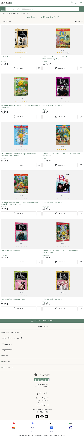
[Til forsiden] (7, 3)
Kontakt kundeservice (11, 332)
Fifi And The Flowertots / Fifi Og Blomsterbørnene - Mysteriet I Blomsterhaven (20, 203)
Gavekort (6, 361)
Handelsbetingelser (25, 435)
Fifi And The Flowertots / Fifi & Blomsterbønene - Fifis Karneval (61, 251)
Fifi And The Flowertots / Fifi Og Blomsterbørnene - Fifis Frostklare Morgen (20, 155)
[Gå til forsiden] (42, 393)
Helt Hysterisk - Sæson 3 (52, 202)
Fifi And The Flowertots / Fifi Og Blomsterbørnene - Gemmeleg (20, 106)
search (81, 9)
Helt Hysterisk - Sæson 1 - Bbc (13, 299)
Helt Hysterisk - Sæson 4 (10, 251)
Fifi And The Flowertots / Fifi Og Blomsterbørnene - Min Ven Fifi (61, 155)
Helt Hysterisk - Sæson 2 (52, 299)
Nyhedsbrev (7, 350)
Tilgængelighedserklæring (51, 435)
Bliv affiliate (7, 367)
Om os (5, 356)
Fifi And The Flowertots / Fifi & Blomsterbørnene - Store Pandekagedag (61, 58)
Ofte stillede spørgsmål (12, 338)
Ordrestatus (7, 344)
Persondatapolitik (37, 435)
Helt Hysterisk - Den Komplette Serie (15, 57)
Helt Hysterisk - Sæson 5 (52, 105)
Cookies (63, 435)
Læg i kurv (18, 68)
